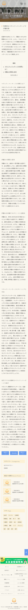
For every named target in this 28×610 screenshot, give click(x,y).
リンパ (14, 525)
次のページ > (23, 453)
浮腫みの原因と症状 (11, 72)
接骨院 (10, 522)
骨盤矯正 (5, 518)
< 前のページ (5, 453)
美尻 (12, 529)
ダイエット (20, 525)
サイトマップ (21, 593)
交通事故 (17, 515)
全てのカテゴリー (8, 465)
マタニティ (10, 515)
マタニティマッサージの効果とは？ (14, 68)
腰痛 (10, 525)
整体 (16, 529)
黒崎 (19, 518)
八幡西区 (5, 522)
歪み (15, 522)
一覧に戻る (14, 453)
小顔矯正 (5, 525)
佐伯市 (5, 515)
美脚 (8, 529)
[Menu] (25, 3)
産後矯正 (19, 522)
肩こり (14, 518)
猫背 (5, 529)
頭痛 (10, 518)
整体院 (6, 468)
